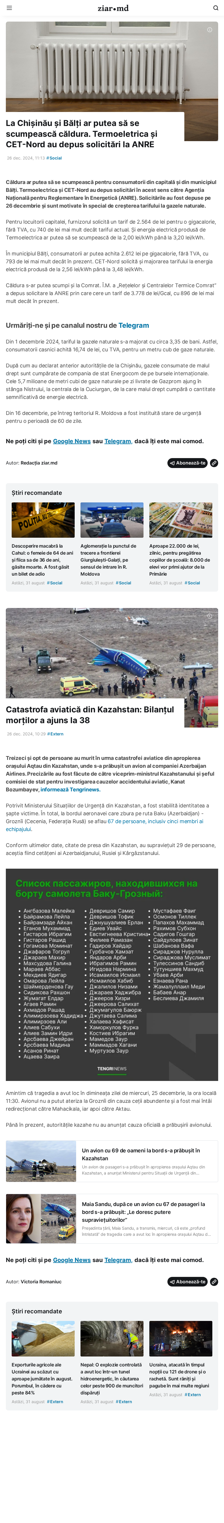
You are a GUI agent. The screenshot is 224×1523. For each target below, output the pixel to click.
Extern (55, 734)
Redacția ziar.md (39, 463)
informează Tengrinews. (71, 789)
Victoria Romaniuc (41, 1281)
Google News (72, 441)
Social (54, 158)
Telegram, (118, 441)
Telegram (133, 325)
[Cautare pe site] (216, 8)
